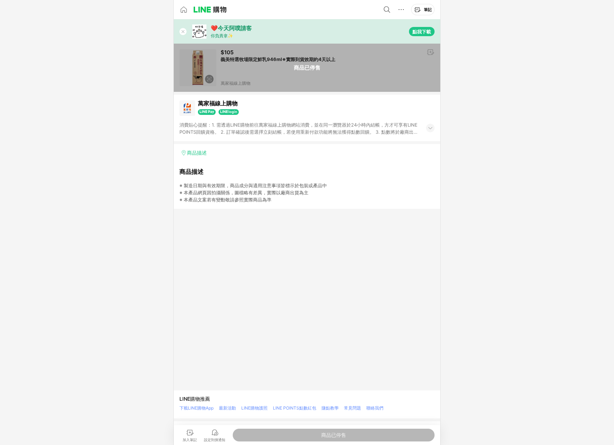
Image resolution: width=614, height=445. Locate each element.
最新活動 (227, 408)
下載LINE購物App (196, 408)
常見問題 (352, 408)
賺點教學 (330, 408)
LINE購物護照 (254, 408)
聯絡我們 (374, 408)
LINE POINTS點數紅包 (294, 408)
